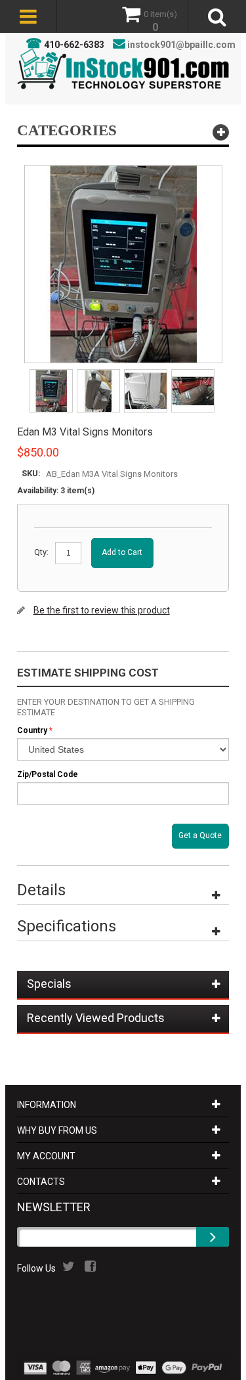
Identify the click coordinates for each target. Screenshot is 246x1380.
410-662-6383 (74, 44)
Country (32, 730)
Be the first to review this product (101, 610)
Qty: (41, 552)
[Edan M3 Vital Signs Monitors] (52, 373)
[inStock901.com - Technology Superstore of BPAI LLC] (123, 68)
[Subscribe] (212, 1237)
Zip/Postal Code (47, 774)
